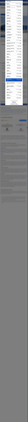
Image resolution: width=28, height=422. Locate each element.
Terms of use (16, 104)
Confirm (14, 102)
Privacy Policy (12, 104)
